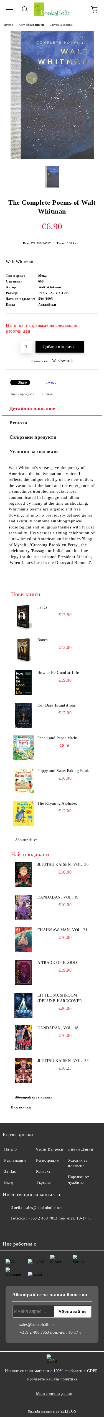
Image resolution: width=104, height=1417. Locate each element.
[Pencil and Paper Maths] (23, 747)
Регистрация (47, 1160)
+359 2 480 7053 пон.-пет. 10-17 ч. (59, 1218)
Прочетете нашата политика (52, 1379)
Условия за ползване (34, 451)
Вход (8, 1182)
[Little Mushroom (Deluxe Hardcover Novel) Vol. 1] (23, 1005)
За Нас (10, 1171)
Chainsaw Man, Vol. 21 (62, 930)
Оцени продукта (22, 394)
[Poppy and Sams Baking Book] (23, 780)
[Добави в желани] (90, 323)
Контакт (43, 1171)
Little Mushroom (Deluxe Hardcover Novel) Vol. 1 (59, 998)
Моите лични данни (54, 1394)
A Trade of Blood (57, 963)
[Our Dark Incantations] (23, 715)
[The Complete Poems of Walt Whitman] (52, 157)
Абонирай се (26, 840)
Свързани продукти (33, 437)
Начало (8, 24)
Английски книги (31, 24)
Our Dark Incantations (56, 705)
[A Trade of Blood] (23, 972)
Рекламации (15, 1160)
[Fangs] (23, 617)
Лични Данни (80, 1149)
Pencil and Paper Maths (57, 738)
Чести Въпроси (49, 1149)
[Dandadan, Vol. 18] (23, 1037)
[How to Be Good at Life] (23, 682)
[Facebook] (10, 1229)
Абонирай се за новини (34, 1097)
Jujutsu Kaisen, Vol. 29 (63, 1061)
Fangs (42, 607)
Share (22, 382)
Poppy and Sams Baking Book (63, 771)
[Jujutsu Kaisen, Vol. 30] (23, 874)
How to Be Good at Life (58, 673)
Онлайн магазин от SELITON (52, 1411)
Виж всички (21, 1107)
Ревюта (18, 422)
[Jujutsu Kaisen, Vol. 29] (23, 1070)
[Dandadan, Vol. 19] (23, 907)
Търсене (43, 1182)
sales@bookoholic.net (43, 1208)
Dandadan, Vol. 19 (58, 897)
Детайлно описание (32, 408)
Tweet (51, 382)
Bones (42, 640)
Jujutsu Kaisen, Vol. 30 (63, 864)
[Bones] (23, 649)
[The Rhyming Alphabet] (23, 813)
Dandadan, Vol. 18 (58, 1028)
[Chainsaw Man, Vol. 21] (23, 939)
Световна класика (61, 24)
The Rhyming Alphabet (57, 803)
